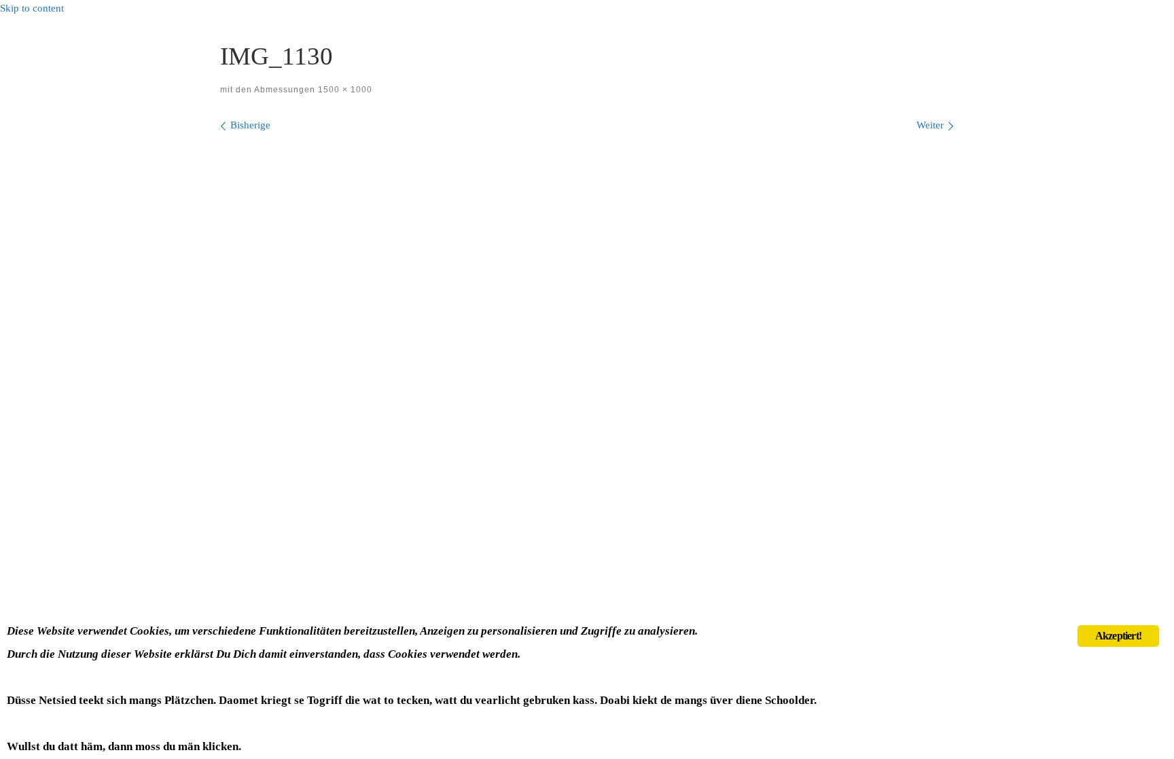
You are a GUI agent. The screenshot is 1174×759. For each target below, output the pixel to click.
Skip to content (32, 8)
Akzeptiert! (1118, 635)
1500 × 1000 (343, 89)
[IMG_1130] (587, 360)
